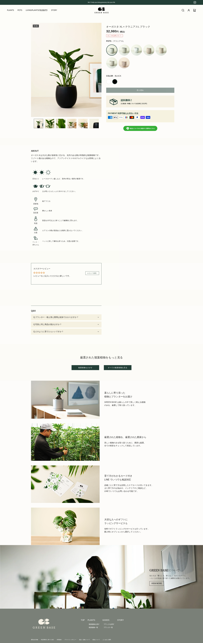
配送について (96, 639)
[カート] (194, 10)
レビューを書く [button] (92, 273)
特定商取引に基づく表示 (47, 639)
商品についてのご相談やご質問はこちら (142, 129)
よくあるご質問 (107, 639)
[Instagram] (194, 2)
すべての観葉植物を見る (117, 368)
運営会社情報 (34, 639)
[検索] (183, 10)
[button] (33, 70)
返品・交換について (84, 639)
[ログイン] (189, 10)
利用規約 (59, 639)
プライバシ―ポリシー (70, 639)
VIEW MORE (156, 583)
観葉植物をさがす (85, 368)
